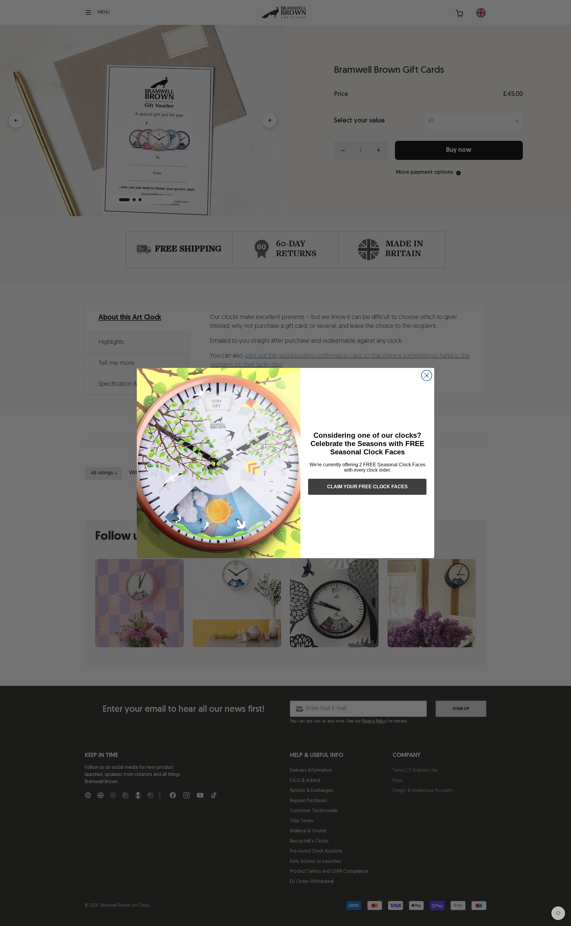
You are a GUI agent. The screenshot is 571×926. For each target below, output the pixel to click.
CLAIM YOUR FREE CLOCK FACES (367, 486)
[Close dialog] (426, 375)
